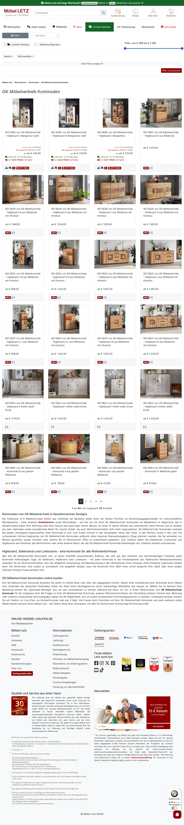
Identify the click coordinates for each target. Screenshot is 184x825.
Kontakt (15, 635)
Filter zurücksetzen (171, 70)
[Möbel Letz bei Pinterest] (113, 663)
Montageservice (61, 649)
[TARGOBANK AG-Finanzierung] (145, 638)
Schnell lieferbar (102, 26)
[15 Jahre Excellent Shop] (126, 664)
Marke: (7, 56)
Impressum (17, 649)
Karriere (15, 659)
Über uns (16, 668)
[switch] (174, 808)
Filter (16, 35)
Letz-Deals (170, 26)
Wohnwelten (14, 26)
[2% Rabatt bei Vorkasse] (101, 638)
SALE (79, 26)
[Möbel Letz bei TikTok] (102, 670)
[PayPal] (130, 638)
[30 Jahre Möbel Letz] (19, 705)
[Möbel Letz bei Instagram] (102, 663)
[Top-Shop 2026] (154, 664)
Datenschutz (18, 654)
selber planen (38, 26)
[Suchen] (104, 13)
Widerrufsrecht (61, 668)
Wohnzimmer (20, 82)
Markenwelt (148, 26)
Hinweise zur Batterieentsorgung (71, 659)
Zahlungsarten (61, 635)
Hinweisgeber (60, 677)
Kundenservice (61, 645)
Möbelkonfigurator (49, 44)
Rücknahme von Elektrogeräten (70, 663)
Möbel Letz (7, 82)
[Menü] (179, 790)
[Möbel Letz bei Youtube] (96, 670)
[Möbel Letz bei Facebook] (96, 663)
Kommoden (34, 82)
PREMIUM (61, 26)
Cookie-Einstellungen (64, 682)
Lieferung (58, 640)
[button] (135, 13)
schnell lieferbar (19, 44)
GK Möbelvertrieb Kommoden (54, 82)
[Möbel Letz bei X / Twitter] (107, 663)
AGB (13, 645)
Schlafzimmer (46, 522)
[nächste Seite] (101, 501)
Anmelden (16, 640)
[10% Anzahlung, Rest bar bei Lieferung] (116, 638)
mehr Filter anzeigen (91, 63)
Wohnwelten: (25, 56)
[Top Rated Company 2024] (140, 664)
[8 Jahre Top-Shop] (168, 664)
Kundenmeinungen (21, 663)
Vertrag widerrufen (22, 673)
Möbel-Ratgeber (62, 672)
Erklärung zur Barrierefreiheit (69, 686)
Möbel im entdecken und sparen (93, 2)
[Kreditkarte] (159, 638)
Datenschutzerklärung (141, 757)
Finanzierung (60, 654)
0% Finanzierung (126, 26)
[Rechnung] (101, 645)
